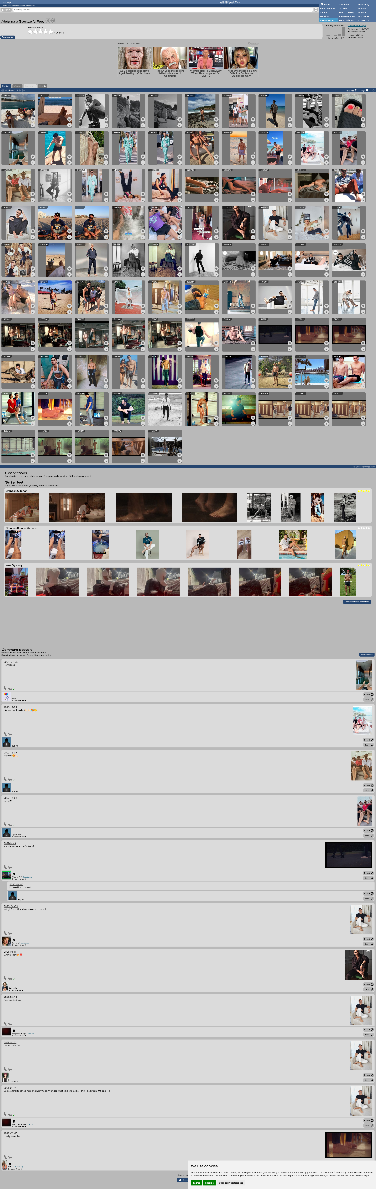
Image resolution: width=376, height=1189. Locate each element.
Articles (343, 8)
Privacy (362, 12)
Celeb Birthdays (347, 16)
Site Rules (344, 4)
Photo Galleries (327, 8)
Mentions (324, 16)
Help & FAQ (363, 4)
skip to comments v (364, 466)
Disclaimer (363, 16)
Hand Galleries (346, 20)
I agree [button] (196, 1183)
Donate (362, 8)
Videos (323, 12)
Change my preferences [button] (231, 1183)
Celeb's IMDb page (357, 25)
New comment (367, 654)
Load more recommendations (357, 602)
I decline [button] (209, 1183)
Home (327, 4)
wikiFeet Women (327, 20)
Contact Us (363, 20)
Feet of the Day (346, 12)
